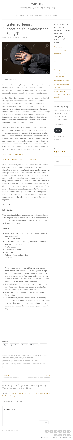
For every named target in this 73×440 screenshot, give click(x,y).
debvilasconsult (22, 37)
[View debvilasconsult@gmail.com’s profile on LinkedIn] (60, 152)
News (20, 358)
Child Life (47, 15)
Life (16, 358)
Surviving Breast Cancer (61, 80)
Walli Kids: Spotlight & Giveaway (10, 376)
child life (6, 361)
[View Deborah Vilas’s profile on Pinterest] (58, 152)
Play (55, 66)
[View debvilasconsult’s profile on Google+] (64, 152)
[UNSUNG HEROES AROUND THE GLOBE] (64, 436)
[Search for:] (62, 161)
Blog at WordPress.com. (10, 430)
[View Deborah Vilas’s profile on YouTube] (62, 152)
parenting (35, 361)
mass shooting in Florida (21, 361)
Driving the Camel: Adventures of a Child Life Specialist (62, 94)
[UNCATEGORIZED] (47, 431)
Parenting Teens (9, 364)
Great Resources (8, 358)
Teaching (57, 70)
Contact (55, 15)
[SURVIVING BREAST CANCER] (60, 436)
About (22, 15)
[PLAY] (64, 431)
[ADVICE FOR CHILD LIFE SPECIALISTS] (51, 431)
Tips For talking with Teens (12, 154)
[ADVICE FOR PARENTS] (56, 431)
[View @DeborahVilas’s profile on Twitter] (54, 152)
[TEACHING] (69, 431)
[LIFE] (60, 431)
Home (16, 15)
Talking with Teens (24, 364)
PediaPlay (36, 4)
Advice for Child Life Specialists (21, 355)
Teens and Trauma (39, 364)
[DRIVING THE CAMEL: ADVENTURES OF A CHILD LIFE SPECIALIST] (69, 436)
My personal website (34, 15)
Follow (57, 130)
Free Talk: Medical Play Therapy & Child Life (39, 376)
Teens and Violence (10, 367)
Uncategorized (28, 358)
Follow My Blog (61, 106)
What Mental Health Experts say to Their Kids (19, 159)
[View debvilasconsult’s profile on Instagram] (56, 152)
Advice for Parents (40, 355)
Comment (44, 422)
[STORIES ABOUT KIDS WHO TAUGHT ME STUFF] (56, 436)
